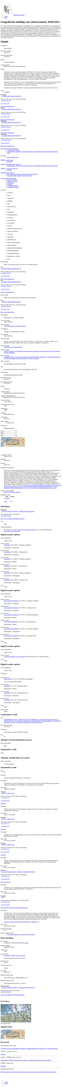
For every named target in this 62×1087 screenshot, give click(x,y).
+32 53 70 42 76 (5, 143)
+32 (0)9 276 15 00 (6, 515)
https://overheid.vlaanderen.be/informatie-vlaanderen (14, 907)
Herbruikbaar (10, 182)
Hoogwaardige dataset (12, 157)
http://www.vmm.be (6, 882)
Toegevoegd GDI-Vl (12, 180)
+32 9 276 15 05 (5, 904)
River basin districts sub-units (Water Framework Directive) (22, 174)
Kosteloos (9, 184)
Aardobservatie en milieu (13, 150)
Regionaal (9, 161)
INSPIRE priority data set (7, 172)
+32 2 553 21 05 (5, 103)
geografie (9, 170)
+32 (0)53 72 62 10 (6, 100)
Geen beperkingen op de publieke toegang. (15, 326)
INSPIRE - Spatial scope (7, 160)
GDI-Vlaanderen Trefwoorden (8, 178)
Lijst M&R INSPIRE (12, 185)
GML (5, 501)
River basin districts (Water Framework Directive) (19, 175)
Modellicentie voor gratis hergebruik (13, 347)
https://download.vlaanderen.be (12, 531)
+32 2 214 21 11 (5, 797)
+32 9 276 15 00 (5, 902)
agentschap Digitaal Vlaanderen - (17, 511)
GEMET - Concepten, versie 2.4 (9, 168)
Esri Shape (7, 498)
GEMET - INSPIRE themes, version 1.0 (11, 164)
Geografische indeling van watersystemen (14, 955)
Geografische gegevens (13, 187)
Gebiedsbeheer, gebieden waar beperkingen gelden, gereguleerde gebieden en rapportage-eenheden (32, 151)
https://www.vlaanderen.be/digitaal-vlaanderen (12, 518)
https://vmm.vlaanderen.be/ (7, 106)
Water (8, 153)
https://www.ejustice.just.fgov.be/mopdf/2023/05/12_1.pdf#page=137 (21, 922)
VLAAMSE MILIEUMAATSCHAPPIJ (11, 96)
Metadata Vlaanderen (19, 15)
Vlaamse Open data (12, 181)
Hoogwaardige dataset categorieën (9, 148)
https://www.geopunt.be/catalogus (26, 529)
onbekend (3, 803)
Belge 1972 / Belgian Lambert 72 (12, 492)
